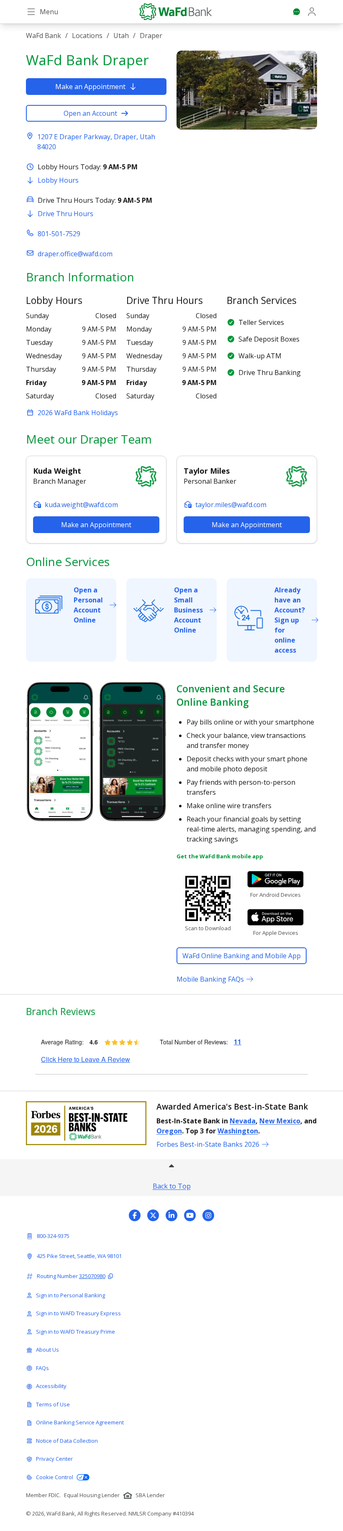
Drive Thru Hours (65, 213)
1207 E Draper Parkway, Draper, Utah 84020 (96, 141)
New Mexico (279, 1120)
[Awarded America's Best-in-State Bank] (86, 1123)
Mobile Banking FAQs (210, 979)
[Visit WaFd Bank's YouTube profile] (190, 1215)
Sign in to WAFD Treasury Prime (75, 1331)
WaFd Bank (43, 35)
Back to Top (172, 1186)
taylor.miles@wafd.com (230, 504)
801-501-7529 (59, 233)
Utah (121, 35)
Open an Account (90, 113)
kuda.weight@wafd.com (81, 504)
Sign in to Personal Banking (70, 1295)
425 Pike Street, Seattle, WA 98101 (79, 1256)
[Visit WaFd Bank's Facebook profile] (135, 1215)
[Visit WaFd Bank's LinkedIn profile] (171, 1215)
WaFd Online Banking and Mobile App (241, 955)
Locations (87, 35)
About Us (47, 1349)
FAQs (42, 1368)
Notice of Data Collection (67, 1440)
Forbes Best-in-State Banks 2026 (207, 1144)
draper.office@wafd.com (75, 253)
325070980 (92, 1276)
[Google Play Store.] (275, 879)
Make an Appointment (90, 86)
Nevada (243, 1120)
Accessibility (51, 1386)
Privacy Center (54, 1458)
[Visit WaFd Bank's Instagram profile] (208, 1215)
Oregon (169, 1130)
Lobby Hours (58, 180)
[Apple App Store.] (275, 917)
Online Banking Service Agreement (80, 1422)
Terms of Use (53, 1404)
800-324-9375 (53, 1236)
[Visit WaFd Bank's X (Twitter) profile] (153, 1215)
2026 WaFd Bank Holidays (78, 412)
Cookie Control (54, 1477)
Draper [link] (151, 35)
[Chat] (296, 11)
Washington (238, 1130)
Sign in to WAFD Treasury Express (78, 1313)
